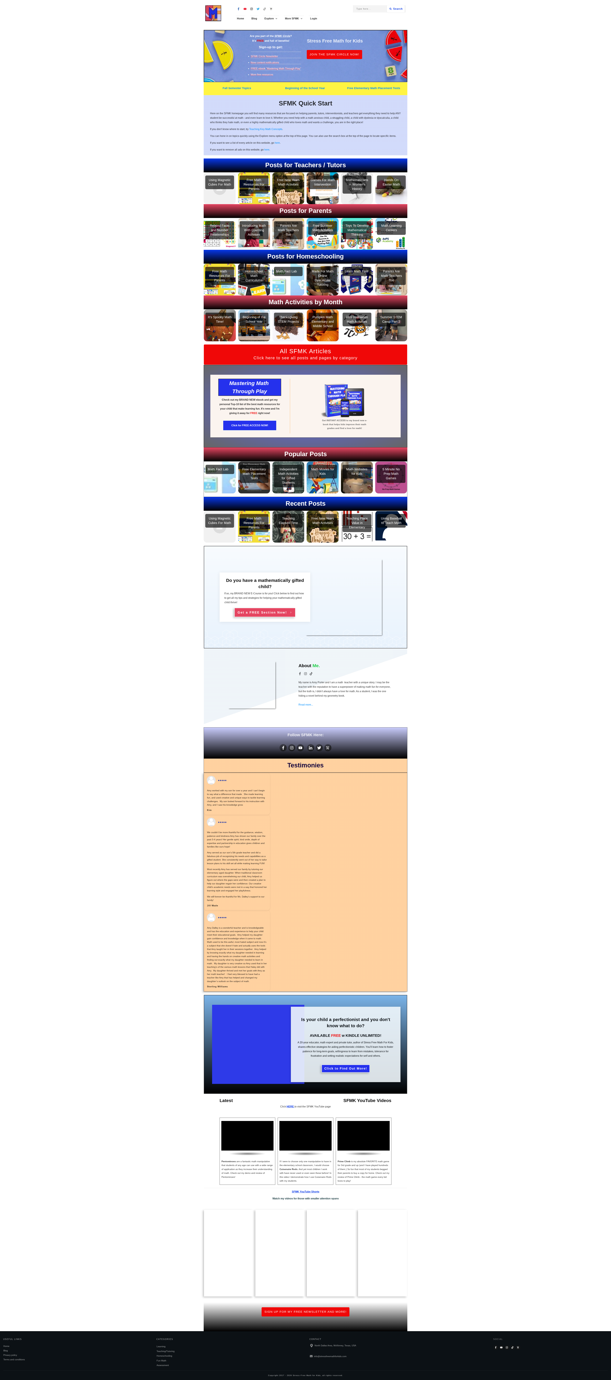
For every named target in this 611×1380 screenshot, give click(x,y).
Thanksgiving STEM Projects (288, 325)
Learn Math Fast (357, 279)
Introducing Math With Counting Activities (254, 234)
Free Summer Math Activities (323, 234)
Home (6, 1346)
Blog (5, 1350)
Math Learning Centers (391, 234)
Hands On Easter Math (391, 188)
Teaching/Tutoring (166, 1351)
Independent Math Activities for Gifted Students (288, 477)
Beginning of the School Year (305, 88)
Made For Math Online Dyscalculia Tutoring (323, 279)
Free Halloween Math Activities (357, 325)
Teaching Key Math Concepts (265, 129)
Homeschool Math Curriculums (254, 279)
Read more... (305, 704)
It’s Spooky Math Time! (220, 325)
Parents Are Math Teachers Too (288, 234)
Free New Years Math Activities (288, 188)
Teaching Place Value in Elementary (357, 527)
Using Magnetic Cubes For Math (220, 188)
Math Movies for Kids (322, 477)
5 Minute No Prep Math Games (391, 477)
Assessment (163, 1365)
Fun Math (161, 1360)
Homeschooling (164, 1356)
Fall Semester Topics (237, 88)
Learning (161, 1346)
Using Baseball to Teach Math (391, 527)
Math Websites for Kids (357, 477)
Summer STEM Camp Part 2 (391, 325)
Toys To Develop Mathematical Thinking (357, 234)
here (277, 142)
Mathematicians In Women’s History (357, 188)
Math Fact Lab (288, 279)
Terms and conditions (14, 1359)
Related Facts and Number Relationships (220, 234)
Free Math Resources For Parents (254, 188)
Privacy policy (10, 1355)
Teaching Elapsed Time (288, 527)
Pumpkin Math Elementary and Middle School (323, 325)
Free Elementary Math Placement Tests (373, 88)
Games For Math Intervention (323, 188)
